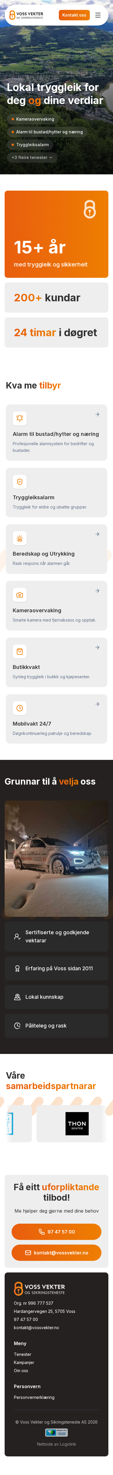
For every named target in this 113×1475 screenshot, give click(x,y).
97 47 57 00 (26, 1319)
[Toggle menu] (98, 15)
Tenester (22, 1354)
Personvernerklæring (34, 1397)
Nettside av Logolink (56, 1444)
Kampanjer (24, 1362)
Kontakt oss (74, 14)
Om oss (21, 1370)
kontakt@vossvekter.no (36, 1327)
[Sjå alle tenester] (56, 138)
